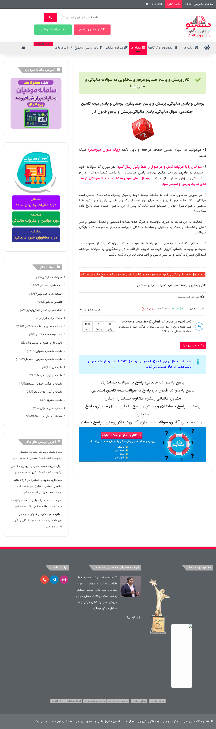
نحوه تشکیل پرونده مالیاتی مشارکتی (40, 452)
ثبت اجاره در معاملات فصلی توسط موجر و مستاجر (156, 321)
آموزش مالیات (157, 701)
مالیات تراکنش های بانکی (47, 392)
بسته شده (164, 308)
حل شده (177, 308)
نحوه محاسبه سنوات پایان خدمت (42, 500)
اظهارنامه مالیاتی (52, 277)
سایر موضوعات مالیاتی (49, 334)
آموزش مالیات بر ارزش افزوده (66, 701)
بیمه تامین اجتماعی (50, 285)
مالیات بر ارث (54, 367)
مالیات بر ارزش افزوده (50, 375)
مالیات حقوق (54, 400)
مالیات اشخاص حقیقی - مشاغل (43, 359)
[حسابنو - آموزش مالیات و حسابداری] (198, 27)
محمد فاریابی (47, 493)
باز (186, 308)
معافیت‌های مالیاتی (51, 408)
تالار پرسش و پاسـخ (92, 29)
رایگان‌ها (189, 48)
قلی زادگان (20, 521)
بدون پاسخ (148, 308)
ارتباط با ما (62, 48)
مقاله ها (136, 48)
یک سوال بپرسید (193, 345)
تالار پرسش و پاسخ (87, 48)
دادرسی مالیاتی (53, 302)
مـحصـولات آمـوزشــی (53, 29)
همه (192, 308)
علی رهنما (185, 327)
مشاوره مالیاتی (114, 48)
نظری (34, 472)
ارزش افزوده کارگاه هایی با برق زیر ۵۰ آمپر (36, 466)
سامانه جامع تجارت (51, 318)
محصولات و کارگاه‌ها (161, 48)
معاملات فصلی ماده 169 (176, 331)
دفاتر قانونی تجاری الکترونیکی (44, 310)
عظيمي (33, 458)
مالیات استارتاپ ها (118, 701)
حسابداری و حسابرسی (49, 294)
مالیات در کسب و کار (94, 701)
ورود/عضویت (43, 44)
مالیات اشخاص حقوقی (49, 351)
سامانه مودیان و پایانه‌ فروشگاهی (43, 326)
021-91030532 (154, 4)
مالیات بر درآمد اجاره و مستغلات (137, 327)
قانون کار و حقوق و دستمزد (46, 343)
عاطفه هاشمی (41, 506)
